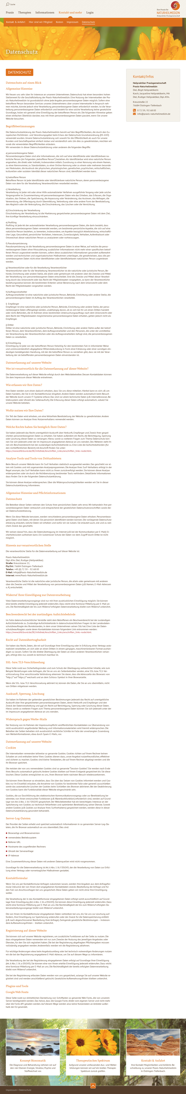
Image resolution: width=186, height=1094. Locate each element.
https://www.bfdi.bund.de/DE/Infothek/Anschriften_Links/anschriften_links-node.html (48, 450)
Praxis (10, 13)
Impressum (72, 22)
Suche (12, 4)
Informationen (44, 13)
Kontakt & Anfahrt (15, 22)
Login (90, 13)
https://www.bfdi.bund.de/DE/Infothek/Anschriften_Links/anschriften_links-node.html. (49, 632)
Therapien (24, 13)
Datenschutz (88, 22)
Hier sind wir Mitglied (40, 22)
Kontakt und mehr (70, 13)
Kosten (59, 22)
